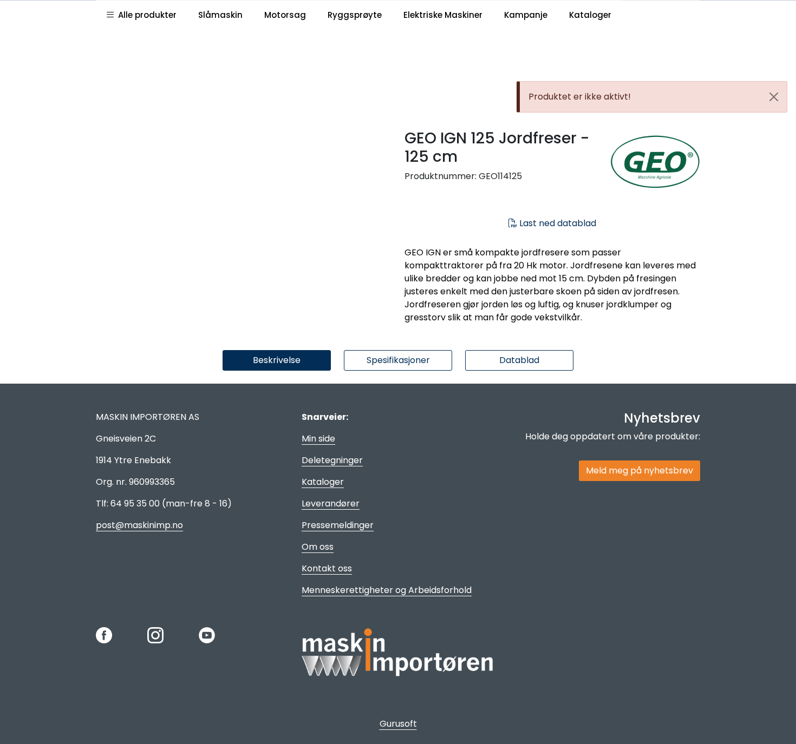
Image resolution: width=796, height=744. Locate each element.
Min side (318, 438)
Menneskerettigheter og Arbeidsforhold (387, 590)
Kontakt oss (327, 568)
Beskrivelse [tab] (277, 360)
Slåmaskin (220, 15)
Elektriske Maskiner (442, 15)
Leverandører (331, 503)
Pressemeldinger (338, 525)
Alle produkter (145, 15)
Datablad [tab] (519, 360)
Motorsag (285, 15)
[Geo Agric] (655, 163)
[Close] (774, 97)
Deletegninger (332, 460)
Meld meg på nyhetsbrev (639, 470)
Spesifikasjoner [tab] (398, 360)
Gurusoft (398, 723)
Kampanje (525, 15)
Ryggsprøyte (355, 15)
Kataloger (590, 15)
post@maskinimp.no (139, 525)
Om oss (318, 547)
